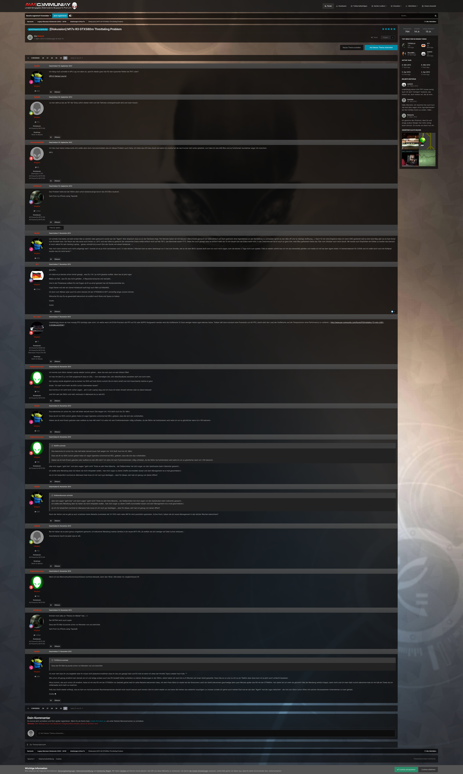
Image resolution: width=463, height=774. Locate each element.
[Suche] (435, 15)
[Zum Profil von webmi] (423, 54)
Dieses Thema (425, 16)
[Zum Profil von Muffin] (37, 77)
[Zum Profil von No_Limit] (37, 328)
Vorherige (35, 58)
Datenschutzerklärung (46, 759)
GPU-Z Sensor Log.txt (57, 76)
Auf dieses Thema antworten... (52, 733)
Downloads (342, 6)
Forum (329, 6)
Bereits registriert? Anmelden (38, 16)
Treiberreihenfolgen (360, 6)
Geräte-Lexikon (379, 6)
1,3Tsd (37, 211)
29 (56, 58)
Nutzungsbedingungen (66, 771)
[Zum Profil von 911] (37, 275)
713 (37, 122)
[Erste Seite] (28, 58)
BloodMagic (412, 53)
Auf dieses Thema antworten (381, 47)
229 (38, 91)
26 (43, 58)
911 (428, 43)
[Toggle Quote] (52, 446)
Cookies (58, 759)
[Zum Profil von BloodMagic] (404, 54)
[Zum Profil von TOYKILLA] (37, 197)
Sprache (30, 759)
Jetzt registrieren (60, 16)
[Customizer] (70, 15)
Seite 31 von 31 (76, 58)
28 (52, 58)
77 (38, 342)
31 (65, 58)
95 (38, 167)
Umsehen (396, 6)
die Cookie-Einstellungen (198, 771)
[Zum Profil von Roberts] (30, 37)
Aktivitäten (412, 6)
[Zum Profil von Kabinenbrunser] (37, 378)
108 (37, 391)
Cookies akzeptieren (407, 769)
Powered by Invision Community (425, 759)
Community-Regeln (104, 771)
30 (61, 58)
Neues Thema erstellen (352, 47)
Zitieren (57, 92)
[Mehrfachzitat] (51, 92)
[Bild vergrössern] (55, 694)
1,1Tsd (37, 289)
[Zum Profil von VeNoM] (37, 108)
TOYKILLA (411, 43)
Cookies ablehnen (428, 769)
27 (47, 58)
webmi (429, 52)
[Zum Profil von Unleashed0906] (37, 153)
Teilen (375, 37)
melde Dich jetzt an (98, 721)
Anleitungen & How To (55, 39)
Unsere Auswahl (430, 6)
